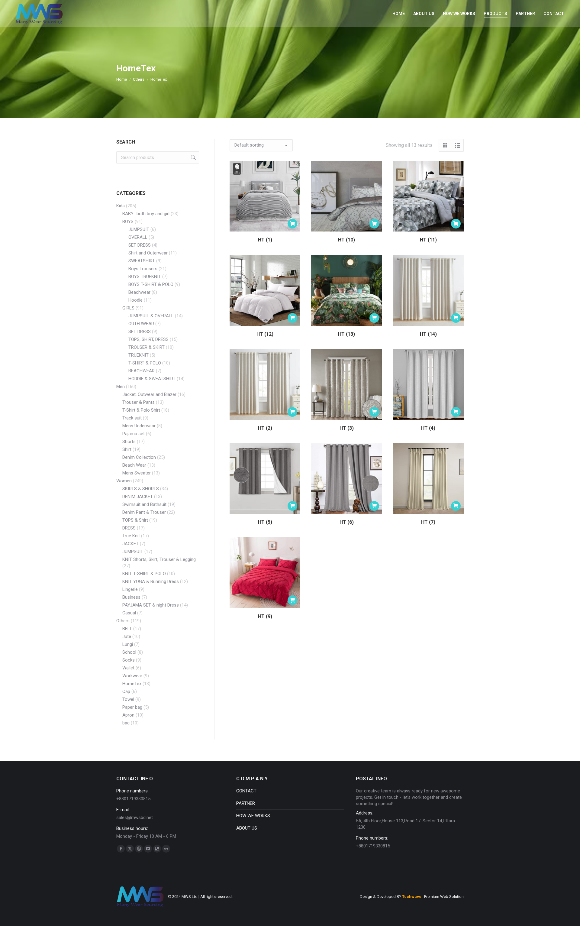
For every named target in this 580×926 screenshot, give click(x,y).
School (129, 652)
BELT (127, 628)
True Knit (131, 536)
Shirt (126, 449)
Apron (128, 715)
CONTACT (246, 791)
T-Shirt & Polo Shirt (141, 410)
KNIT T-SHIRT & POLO (144, 573)
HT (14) (428, 334)
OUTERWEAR (141, 323)
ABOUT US (246, 828)
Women (124, 481)
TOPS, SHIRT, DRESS (148, 339)
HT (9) (265, 616)
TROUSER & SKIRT (146, 347)
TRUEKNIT (138, 355)
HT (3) (347, 428)
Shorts (129, 441)
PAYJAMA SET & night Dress (150, 605)
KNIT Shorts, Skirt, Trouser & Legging (159, 559)
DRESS (129, 528)
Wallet (128, 668)
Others (123, 620)
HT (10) (346, 240)
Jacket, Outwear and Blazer (149, 394)
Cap (126, 691)
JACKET (130, 543)
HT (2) (265, 428)
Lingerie (130, 589)
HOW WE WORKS (253, 815)
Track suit (132, 418)
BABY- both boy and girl (145, 213)
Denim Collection (139, 457)
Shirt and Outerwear (148, 253)
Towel (128, 699)
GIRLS (128, 308)
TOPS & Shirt (135, 520)
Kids (120, 206)
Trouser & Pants (138, 402)
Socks (128, 660)
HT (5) (265, 522)
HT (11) (428, 240)
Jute (126, 636)
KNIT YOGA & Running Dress (150, 581)
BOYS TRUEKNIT (144, 276)
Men (120, 386)
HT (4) (428, 428)
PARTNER (245, 803)
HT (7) (428, 522)
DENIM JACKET (137, 496)
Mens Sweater (136, 473)
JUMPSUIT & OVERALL (151, 316)
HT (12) (264, 334)
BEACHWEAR (141, 371)
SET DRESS (139, 245)
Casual (129, 613)
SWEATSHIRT (141, 261)
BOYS (128, 221)
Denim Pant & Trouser (144, 512)
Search (193, 157)
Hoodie (135, 300)
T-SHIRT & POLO (144, 363)
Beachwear (139, 292)
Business (131, 597)
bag (126, 723)
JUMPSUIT (138, 229)
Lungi (127, 644)
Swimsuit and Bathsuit (144, 504)
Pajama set (133, 433)
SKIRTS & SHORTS (140, 488)
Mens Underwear (139, 426)
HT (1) (265, 240)
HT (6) (347, 522)
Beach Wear (134, 465)
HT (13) (346, 334)
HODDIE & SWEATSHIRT (152, 378)
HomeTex (131, 683)
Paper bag (132, 707)
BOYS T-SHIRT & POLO (150, 284)
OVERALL (137, 237)
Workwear (132, 675)
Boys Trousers (142, 268)
